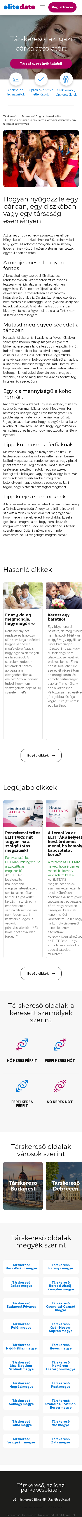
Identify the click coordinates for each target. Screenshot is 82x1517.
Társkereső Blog (31, 116)
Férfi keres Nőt (66, 1515)
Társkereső (9, 116)
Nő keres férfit (46, 1515)
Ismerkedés (53, 116)
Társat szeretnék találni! (41, 63)
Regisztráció (62, 7)
